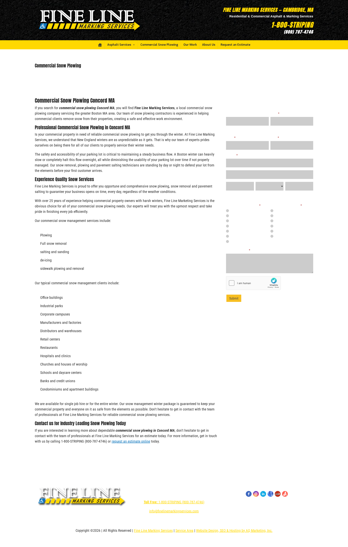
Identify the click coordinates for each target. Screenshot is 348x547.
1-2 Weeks (279, 210)
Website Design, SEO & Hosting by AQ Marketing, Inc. (234, 530)
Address (232, 155)
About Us (208, 45)
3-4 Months (280, 225)
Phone (230, 137)
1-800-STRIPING (292, 25)
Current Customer (239, 210)
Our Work (190, 45)
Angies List (236, 231)
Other (233, 241)
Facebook (235, 236)
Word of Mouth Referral (242, 215)
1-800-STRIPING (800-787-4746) (174, 502)
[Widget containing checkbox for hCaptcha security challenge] (253, 283)
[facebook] (249, 494)
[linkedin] (263, 494)
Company (231, 113)
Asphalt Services (119, 45)
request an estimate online (131, 441)
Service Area (184, 530)
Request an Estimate (235, 45)
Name (274, 113)
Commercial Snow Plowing (159, 45)
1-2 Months (280, 220)
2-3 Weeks (279, 215)
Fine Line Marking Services (153, 530)
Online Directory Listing (242, 225)
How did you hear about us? (243, 205)
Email (274, 137)
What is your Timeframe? (286, 205)
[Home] (100, 44)
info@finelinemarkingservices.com (174, 511)
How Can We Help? (238, 250)
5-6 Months (280, 231)
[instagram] (256, 494)
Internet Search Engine (242, 220)
